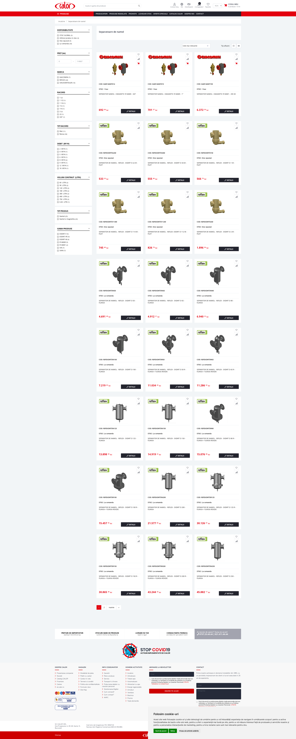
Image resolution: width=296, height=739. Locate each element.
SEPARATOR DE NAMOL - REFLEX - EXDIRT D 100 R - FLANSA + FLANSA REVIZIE (118, 508)
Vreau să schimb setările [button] (189, 731)
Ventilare (130, 693)
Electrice (130, 695)
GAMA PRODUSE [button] (64, 228)
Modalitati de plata (87, 673)
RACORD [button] (61, 92)
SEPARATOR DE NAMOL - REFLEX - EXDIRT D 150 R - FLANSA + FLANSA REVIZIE (118, 577)
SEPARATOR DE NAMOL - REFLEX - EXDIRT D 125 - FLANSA (118, 439)
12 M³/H (64, 165)
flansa (63, 134)
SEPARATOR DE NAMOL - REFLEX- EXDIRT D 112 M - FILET (167, 233)
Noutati (59, 676)
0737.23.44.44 (206, 634)
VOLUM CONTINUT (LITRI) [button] (69, 177)
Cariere (59, 684)
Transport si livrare (110, 681)
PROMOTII (133, 14)
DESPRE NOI (189, 14)
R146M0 (64, 242)
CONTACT (200, 14)
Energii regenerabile (134, 687)
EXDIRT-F (64, 234)
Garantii (106, 673)
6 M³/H (63, 157)
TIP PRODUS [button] (62, 211)
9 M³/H (63, 163)
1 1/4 (63, 103)
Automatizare (132, 681)
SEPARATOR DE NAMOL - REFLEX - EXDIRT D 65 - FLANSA (166, 302)
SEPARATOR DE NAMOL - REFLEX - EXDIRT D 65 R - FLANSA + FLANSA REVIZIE (216, 370)
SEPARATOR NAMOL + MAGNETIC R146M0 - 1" (165, 94)
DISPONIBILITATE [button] (65, 30)
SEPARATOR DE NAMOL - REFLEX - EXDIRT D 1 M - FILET (216, 164)
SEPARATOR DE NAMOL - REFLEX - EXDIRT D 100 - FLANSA (118, 370)
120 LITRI (64, 188)
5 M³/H (63, 154)
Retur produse (108, 676)
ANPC (105, 697)
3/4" (62, 117)
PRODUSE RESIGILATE (118, 14)
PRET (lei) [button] (61, 53)
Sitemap (58, 735)
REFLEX (64, 80)
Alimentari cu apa (133, 684)
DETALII (131, 111)
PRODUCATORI (102, 14)
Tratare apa (131, 679)
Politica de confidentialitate (90, 684)
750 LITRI (64, 199)
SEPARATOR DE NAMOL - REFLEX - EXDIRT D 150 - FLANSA (167, 439)
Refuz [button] (173, 731)
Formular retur (85, 687)
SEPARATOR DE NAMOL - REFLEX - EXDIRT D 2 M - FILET (216, 233)
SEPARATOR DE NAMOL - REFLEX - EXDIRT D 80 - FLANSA (215, 302)
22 (62, 114)
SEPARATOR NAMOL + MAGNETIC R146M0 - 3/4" (117, 94)
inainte (111, 607)
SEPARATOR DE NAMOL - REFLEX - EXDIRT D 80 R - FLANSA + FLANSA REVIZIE (216, 439)
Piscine (130, 698)
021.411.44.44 (221, 634)
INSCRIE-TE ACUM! (172, 691)
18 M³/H (64, 168)
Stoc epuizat (65, 41)
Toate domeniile (133, 701)
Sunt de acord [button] (160, 731)
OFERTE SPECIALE (160, 14)
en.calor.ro (60, 687)
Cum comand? (108, 692)
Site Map (83, 690)
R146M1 (64, 245)
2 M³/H (63, 149)
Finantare (60, 681)
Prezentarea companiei (64, 673)
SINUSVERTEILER (67, 83)
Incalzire (130, 673)
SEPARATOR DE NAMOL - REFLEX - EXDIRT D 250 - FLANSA (216, 577)
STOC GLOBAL (66, 35)
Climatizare (131, 676)
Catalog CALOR (62, 679)
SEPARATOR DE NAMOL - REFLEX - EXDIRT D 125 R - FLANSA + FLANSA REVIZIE (216, 508)
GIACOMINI (65, 77)
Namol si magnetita (69, 219)
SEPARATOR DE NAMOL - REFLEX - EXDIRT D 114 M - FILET (119, 233)
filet (62, 131)
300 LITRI (64, 194)
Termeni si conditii (86, 681)
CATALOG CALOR (176, 14)
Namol (64, 216)
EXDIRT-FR (65, 236)
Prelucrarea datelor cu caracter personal (111, 685)
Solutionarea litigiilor (111, 689)
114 (62, 109)
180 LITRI (64, 191)
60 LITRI (64, 182)
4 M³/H (63, 152)
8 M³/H (63, 160)
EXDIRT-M (64, 239)
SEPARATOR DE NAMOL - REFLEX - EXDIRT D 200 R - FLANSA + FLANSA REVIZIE (167, 577)
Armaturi (130, 690)
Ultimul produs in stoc (69, 38)
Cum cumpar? (108, 695)
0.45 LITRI (65, 202)
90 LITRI (64, 185)
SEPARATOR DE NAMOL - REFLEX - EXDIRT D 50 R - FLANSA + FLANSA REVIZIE (167, 370)
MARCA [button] (60, 72)
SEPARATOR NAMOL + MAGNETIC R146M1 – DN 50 (216, 94)
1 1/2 (63, 100)
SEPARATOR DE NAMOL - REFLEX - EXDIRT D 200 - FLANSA (167, 508)
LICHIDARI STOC (145, 14)
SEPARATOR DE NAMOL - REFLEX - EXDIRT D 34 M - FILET (167, 164)
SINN (63, 250)
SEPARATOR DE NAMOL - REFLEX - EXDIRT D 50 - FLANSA (117, 302)
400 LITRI (64, 196)
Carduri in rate (85, 679)
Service (106, 679)
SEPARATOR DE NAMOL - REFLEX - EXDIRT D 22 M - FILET (118, 164)
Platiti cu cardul (85, 676)
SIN (62, 248)
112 (62, 106)
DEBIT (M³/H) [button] (63, 143)
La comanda (66, 43)
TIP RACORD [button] (62, 126)
